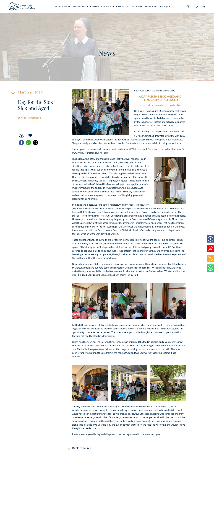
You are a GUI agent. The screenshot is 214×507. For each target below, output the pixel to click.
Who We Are (79, 6)
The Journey (136, 6)
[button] (21, 142)
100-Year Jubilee (62, 6)
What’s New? (151, 6)
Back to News (81, 448)
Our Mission (93, 6)
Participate (164, 6)
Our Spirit (106, 6)
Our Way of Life (120, 6)
